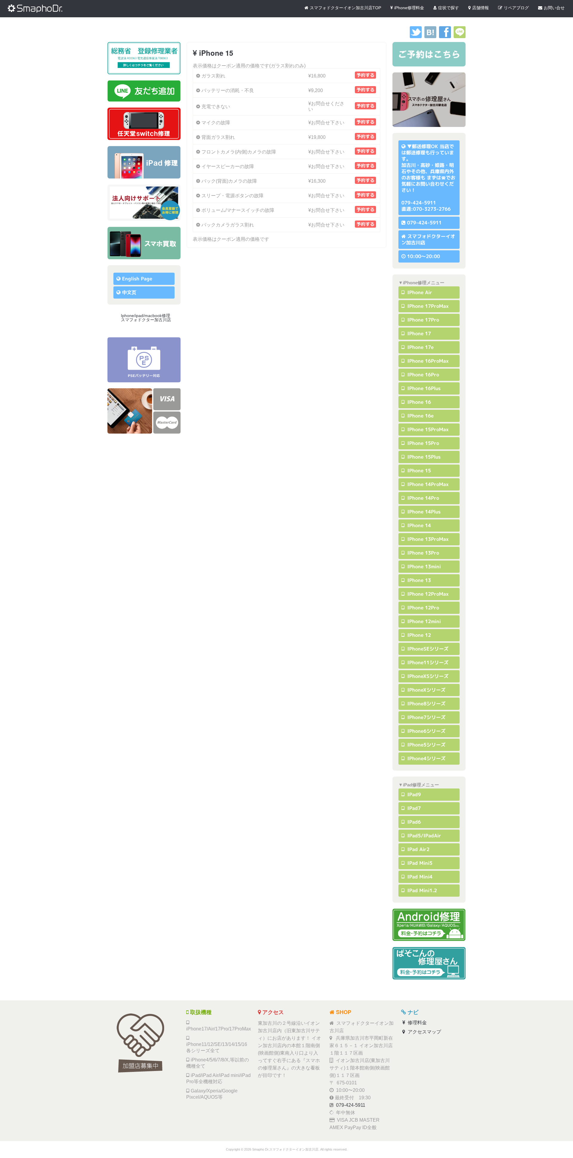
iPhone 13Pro (422, 552)
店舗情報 (480, 7)
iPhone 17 (418, 333)
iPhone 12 (418, 635)
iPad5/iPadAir (423, 835)
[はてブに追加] (430, 36)
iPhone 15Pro (422, 443)
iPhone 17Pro (422, 319)
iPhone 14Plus (423, 511)
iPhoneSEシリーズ (427, 648)
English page (137, 278)
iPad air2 (417, 849)
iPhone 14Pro (422, 498)
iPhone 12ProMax (427, 594)
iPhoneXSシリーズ (427, 676)
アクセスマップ (423, 1031)
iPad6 (413, 822)
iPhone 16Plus (423, 388)
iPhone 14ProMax (427, 484)
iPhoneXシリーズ (426, 690)
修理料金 (416, 1022)
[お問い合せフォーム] (429, 54)
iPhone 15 (418, 470)
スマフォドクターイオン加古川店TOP (345, 7)
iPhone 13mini (423, 566)
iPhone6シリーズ (426, 731)
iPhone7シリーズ (426, 717)
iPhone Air (419, 292)
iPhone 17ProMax (427, 306)
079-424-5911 (424, 222)
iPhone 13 (418, 580)
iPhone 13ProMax (427, 539)
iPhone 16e (420, 415)
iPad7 (413, 808)
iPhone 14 (418, 525)
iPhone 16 (418, 402)
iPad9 (413, 794)
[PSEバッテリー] (144, 359)
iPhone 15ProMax (427, 429)
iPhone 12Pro (422, 607)
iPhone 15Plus (423, 457)
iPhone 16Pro (422, 374)
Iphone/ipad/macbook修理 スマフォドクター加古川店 (147, 317)
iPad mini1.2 (421, 890)
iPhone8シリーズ (426, 703)
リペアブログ (516, 7)
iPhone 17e (420, 347)
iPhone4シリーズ (426, 758)
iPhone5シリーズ (426, 744)
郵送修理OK (425, 146)
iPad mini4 (419, 876)
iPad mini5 (419, 863)
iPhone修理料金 (409, 7)
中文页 (129, 292)
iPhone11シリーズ (427, 662)
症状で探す (448, 7)
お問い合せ (554, 7)
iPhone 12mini (423, 621)
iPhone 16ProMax (427, 361)
